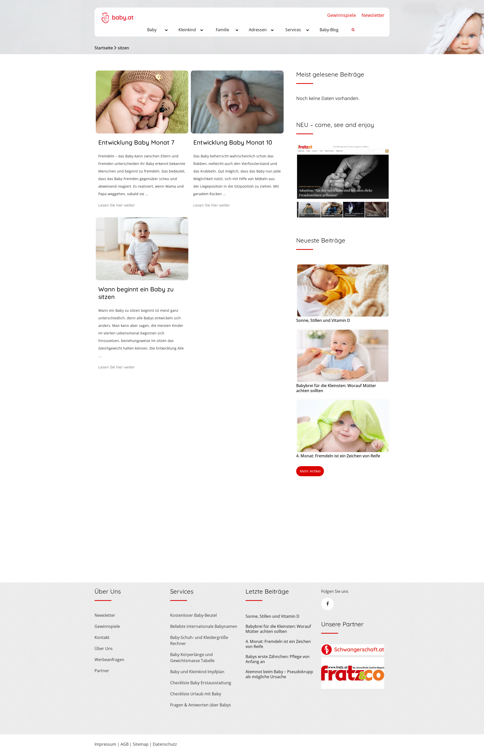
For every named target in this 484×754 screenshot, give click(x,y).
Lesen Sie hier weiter (116, 205)
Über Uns (104, 648)
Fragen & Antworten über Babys (200, 705)
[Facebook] (327, 604)
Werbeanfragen (109, 659)
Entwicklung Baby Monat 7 (136, 142)
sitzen (123, 48)
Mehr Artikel (310, 471)
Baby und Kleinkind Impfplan (197, 671)
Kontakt (102, 637)
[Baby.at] (117, 15)
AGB (124, 744)
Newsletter (372, 15)
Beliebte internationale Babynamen (203, 626)
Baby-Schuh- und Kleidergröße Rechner (199, 640)
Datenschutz (165, 744)
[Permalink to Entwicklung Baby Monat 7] (142, 132)
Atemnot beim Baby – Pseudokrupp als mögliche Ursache (279, 674)
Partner (102, 670)
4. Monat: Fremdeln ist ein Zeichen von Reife (338, 456)
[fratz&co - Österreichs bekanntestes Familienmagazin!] (352, 687)
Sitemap (140, 744)
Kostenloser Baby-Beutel (193, 615)
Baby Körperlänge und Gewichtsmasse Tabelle (192, 657)
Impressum (105, 744)
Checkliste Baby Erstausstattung (200, 683)
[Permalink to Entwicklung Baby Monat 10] (237, 132)
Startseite (104, 48)
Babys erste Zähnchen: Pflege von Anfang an (278, 659)
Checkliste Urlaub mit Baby (195, 694)
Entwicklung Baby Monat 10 (232, 142)
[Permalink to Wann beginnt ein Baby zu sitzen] (142, 279)
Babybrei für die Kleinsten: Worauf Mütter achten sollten (336, 388)
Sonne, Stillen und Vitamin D (323, 320)
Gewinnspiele (341, 15)
